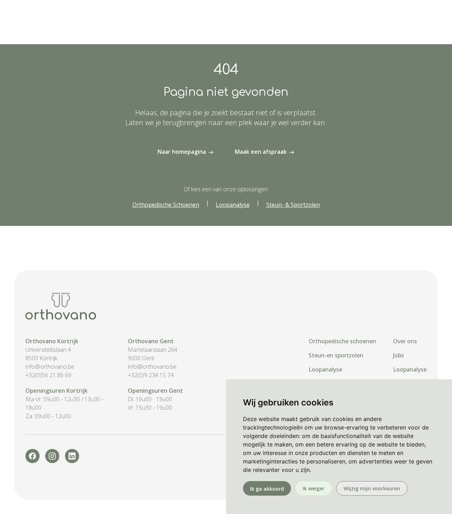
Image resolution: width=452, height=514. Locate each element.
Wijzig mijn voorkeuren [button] (372, 488)
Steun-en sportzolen (336, 355)
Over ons (405, 341)
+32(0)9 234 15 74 (151, 375)
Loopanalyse (325, 369)
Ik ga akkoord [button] (267, 488)
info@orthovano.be (49, 366)
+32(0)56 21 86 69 (48, 375)
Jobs (398, 355)
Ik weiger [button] (314, 488)
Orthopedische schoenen (342, 341)
